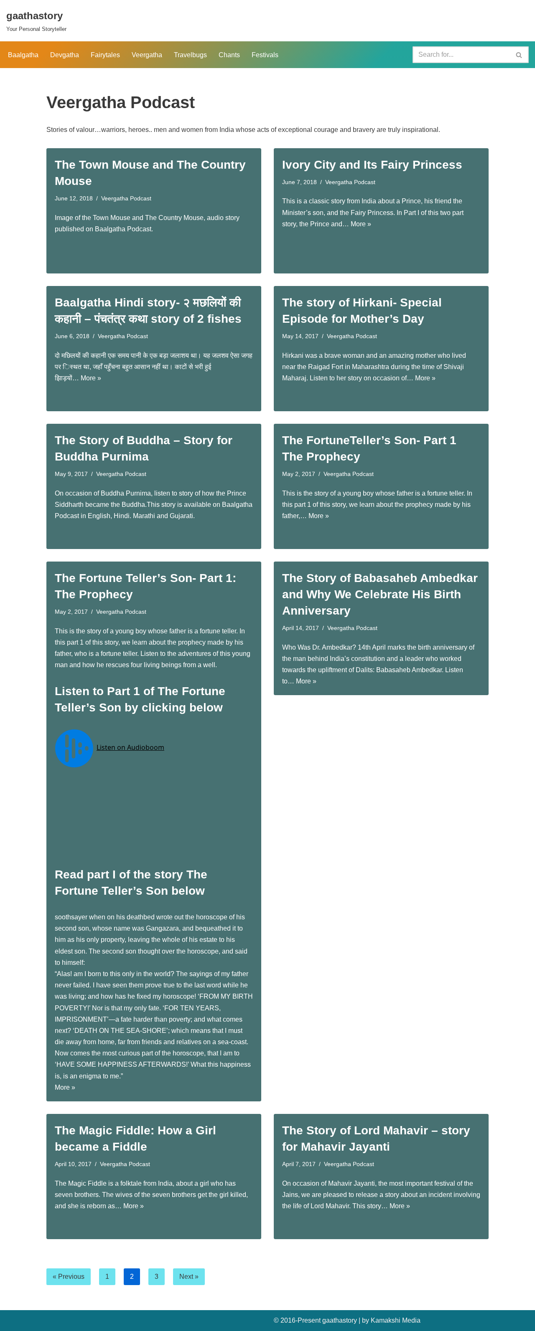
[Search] (519, 54)
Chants (229, 54)
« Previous (68, 1276)
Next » (189, 1276)
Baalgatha (23, 54)
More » (361, 224)
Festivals (265, 54)
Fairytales (105, 54)
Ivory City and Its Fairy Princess (372, 164)
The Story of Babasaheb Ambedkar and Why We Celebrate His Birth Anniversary (380, 594)
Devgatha (64, 54)
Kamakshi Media (395, 1320)
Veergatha (147, 54)
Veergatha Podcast (126, 198)
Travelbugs (190, 54)
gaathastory (339, 1320)
